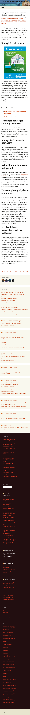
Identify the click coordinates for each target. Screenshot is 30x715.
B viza (6, 630)
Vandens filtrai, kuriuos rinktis (19, 271)
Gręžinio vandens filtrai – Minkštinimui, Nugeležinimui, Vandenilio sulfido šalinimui (9, 519)
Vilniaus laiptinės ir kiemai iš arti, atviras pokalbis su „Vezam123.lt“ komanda (9, 444)
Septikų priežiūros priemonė (11, 115)
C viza (8, 630)
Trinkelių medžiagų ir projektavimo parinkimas (11, 323)
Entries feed (5, 612)
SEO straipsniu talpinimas (10, 332)
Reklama (23, 17)
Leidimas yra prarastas (6, 684)
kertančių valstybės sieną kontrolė (8, 664)
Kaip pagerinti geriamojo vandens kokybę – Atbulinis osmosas (14, 427)
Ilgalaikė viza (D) (5, 647)
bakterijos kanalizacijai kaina (13, 20)
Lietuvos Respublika (12, 688)
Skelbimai (3, 18)
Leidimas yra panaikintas (7, 682)
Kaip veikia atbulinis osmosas (7, 325)
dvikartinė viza (5, 632)
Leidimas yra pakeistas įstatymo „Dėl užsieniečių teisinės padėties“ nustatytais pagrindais (9, 679)
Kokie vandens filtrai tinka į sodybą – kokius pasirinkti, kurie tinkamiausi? (9, 532)
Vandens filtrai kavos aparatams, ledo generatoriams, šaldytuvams (9, 513)
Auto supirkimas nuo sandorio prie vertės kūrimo (12, 292)
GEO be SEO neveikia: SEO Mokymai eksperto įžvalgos (13, 347)
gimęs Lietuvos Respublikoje (7, 644)
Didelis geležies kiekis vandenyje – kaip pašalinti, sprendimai (8, 508)
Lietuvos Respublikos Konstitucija (8, 690)
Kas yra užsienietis (6, 659)
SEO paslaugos (7, 425)
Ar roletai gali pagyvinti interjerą (8, 311)
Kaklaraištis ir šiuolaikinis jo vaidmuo (9, 298)
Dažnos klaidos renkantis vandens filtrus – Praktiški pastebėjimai (8, 499)
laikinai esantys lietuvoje (7, 668)
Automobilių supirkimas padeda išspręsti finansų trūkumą (8, 587)
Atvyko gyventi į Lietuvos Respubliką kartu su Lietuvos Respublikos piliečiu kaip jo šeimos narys (9, 628)
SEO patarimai (8, 550)
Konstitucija (5, 665)
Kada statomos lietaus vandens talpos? (10, 314)
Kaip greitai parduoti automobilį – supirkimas (11, 335)
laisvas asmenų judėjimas (7, 670)
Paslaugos (15, 17)
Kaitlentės (5, 271)
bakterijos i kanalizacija (13, 18)
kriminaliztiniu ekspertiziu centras (9, 667)
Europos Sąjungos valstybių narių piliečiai (10, 636)
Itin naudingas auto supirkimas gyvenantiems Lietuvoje (13, 418)
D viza (9, 632)
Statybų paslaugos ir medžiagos (12, 321)
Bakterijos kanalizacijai (6, 494)
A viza (4, 630)
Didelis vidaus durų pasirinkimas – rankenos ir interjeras (13, 406)
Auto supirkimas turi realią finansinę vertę (10, 369)
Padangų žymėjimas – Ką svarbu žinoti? (9, 307)
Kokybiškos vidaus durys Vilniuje (8, 300)
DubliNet (10, 630)
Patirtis (19, 17)
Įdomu (11, 17)
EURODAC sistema (6, 633)
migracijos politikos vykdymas (8, 699)
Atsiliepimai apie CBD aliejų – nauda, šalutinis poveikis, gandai (14, 309)
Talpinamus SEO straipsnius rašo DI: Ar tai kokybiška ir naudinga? (9, 571)
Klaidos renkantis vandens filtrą (8, 360)
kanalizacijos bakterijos (12, 21)
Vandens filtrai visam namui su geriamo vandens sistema (13, 393)
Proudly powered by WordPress (8, 712)
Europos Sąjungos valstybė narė (8, 638)
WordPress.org (6, 617)
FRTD (14, 638)
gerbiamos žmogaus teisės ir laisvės (9, 642)
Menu (2, 7)
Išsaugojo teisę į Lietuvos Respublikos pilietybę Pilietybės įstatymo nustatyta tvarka (9, 657)
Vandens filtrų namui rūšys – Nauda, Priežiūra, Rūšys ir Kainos (14, 305)
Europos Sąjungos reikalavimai (8, 635)
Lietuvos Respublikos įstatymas (8, 691)
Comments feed (6, 614)
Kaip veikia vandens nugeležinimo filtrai (9, 389)
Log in (4, 610)
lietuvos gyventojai (6, 688)
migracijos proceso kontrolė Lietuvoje (9, 700)
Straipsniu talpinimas (10, 579)
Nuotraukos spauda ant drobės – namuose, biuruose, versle (14, 416)
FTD (15, 638)
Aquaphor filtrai (4, 302)
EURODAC (11, 632)
